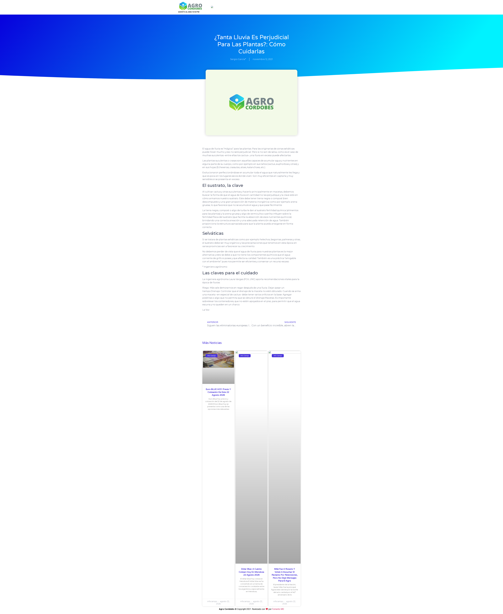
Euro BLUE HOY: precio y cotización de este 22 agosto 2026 (218, 392)
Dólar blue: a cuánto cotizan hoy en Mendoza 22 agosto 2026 (251, 572)
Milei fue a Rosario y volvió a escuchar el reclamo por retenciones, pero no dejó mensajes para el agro (285, 575)
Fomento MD (278, 609)
